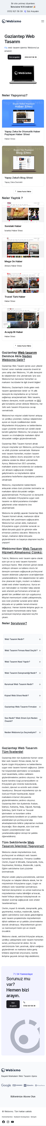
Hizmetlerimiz (7, 1117)
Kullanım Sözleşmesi (22, 1117)
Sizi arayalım (14, 57)
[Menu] (42, 21)
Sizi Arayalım (13, 1004)
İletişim (33, 1117)
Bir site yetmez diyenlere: (23, 5)
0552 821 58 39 (15, 11)
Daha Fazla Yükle (24, 191)
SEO (39, 400)
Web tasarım (27, 352)
